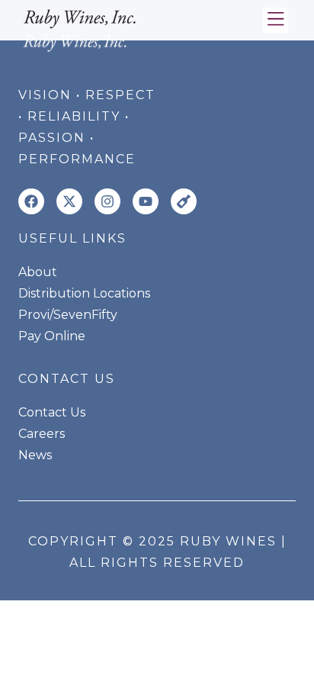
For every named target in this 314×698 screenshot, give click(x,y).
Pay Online (51, 336)
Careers (41, 433)
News (35, 455)
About (37, 272)
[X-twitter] (69, 201)
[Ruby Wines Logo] (80, 16)
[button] (275, 20)
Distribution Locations (84, 293)
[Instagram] (107, 201)
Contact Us (51, 412)
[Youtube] (146, 201)
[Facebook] (31, 201)
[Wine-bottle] (184, 201)
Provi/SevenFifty (67, 314)
